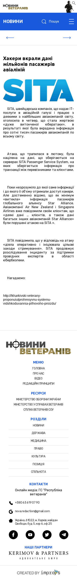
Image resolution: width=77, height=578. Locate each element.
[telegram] (63, 535)
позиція (38, 464)
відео (38, 378)
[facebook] (13, 535)
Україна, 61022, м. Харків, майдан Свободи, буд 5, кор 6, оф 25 (36, 522)
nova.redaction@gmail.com (32, 511)
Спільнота (38, 472)
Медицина (38, 441)
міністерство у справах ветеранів (38, 404)
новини (13, 21)
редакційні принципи (38, 383)
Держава (38, 433)
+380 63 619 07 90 (27, 502)
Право (38, 448)
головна (38, 368)
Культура (38, 456)
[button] (74, 4)
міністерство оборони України (38, 399)
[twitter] (47, 535)
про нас (38, 373)
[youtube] (30, 535)
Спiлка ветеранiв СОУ (38, 409)
